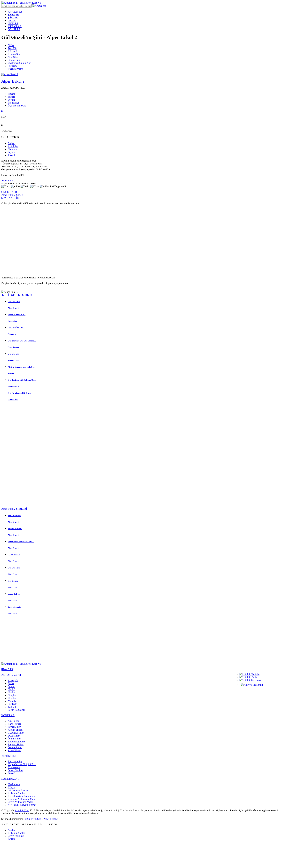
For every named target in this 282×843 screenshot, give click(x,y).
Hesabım (12, 698)
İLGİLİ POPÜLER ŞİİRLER (16, 294)
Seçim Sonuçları (16, 709)
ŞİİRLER (13, 17)
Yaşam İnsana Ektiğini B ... (22, 764)
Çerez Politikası (16, 836)
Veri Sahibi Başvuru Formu (22, 804)
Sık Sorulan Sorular (18, 790)
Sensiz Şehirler (15, 770)
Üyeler (11, 692)
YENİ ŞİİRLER (9, 755)
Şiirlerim (12, 66)
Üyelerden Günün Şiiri (19, 63)
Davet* (11, 773)
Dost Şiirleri (14, 735)
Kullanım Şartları (16, 793)
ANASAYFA (15, 11)
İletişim (11, 838)
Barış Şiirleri (14, 723)
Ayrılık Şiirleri (15, 729)
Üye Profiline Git (17, 105)
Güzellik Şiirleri (16, 732)
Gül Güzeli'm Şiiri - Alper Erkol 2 (40, 819)
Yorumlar (12, 149)
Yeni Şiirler (13, 57)
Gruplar (12, 695)
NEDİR (12, 20)
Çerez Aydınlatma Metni (20, 802)
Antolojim (13, 146)
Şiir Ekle (12, 704)
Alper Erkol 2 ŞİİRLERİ (14, 508)
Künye (11, 787)
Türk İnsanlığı (15, 761)
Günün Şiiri (14, 60)
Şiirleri (11, 96)
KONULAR (8, 715)
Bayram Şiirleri (16, 744)
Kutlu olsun (14, 767)
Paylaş (11, 152)
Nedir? (11, 689)
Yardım (11, 830)
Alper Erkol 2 (8, 180)
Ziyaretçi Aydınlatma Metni (22, 799)
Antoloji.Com (22, 810)
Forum (11, 99)
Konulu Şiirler (15, 54)
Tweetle (12, 155)
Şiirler (11, 45)
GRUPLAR (14, 29)
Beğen (11, 143)
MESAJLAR (15, 26)
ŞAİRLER (13, 14)
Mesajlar (12, 701)
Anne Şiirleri (14, 750)
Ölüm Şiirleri (14, 738)
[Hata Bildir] (7, 669)
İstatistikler (13, 102)
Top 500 (12, 48)
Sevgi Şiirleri (14, 726)
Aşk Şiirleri (14, 721)
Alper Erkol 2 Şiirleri (12, 195)
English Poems (15, 68)
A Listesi (12, 51)
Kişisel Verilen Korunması (21, 796)
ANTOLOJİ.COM (11, 674)
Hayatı (11, 93)
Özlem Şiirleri (15, 747)
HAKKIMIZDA (10, 778)
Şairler (11, 686)
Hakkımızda (14, 784)
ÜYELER (13, 23)
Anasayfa (13, 680)
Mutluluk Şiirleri (16, 741)
